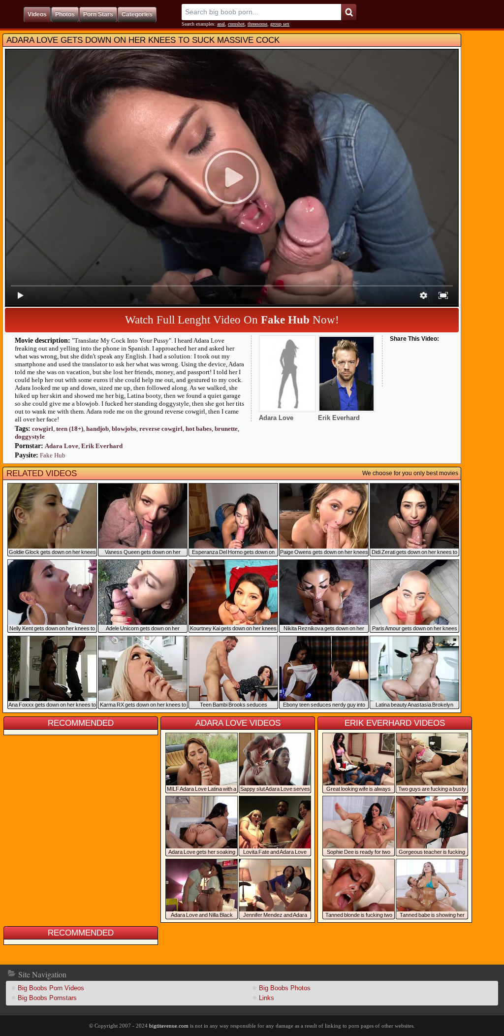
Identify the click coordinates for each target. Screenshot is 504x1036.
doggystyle (30, 436)
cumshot (236, 24)
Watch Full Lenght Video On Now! (232, 320)
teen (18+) (69, 428)
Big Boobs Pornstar (47, 998)
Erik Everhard (102, 446)
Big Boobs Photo (285, 988)
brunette (226, 428)
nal (221, 24)
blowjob (124, 428)
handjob (97, 428)
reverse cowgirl (161, 428)
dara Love (61, 446)
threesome (257, 24)
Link (266, 998)
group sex (279, 24)
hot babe (199, 428)
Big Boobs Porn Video (51, 988)
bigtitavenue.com (169, 1026)
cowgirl (42, 428)
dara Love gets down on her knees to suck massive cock (143, 40)
